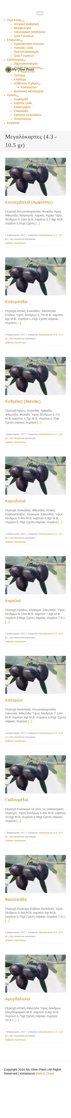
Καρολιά (13, 600)
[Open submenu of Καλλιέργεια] (24, 60)
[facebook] (6, 4)
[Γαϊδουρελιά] (35, 774)
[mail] (23, 4)
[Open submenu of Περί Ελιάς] (22, 21)
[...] (38, 223)
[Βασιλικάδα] (35, 874)
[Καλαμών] (35, 675)
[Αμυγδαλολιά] (35, 974)
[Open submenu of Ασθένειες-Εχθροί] (39, 84)
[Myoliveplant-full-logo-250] (19, 68)
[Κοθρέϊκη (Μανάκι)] (35, 376)
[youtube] (12, 4)
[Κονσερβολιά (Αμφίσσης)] (35, 177)
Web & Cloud (45, 1073)
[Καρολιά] (35, 575)
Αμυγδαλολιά (17, 999)
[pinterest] (17, 4)
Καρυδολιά (15, 501)
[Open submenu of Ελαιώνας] (21, 40)
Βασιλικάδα (16, 899)
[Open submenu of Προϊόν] (18, 96)
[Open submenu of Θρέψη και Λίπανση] (41, 68)
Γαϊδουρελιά (16, 800)
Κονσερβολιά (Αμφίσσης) (29, 202)
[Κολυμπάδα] (35, 276)
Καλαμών (14, 700)
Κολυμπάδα (16, 301)
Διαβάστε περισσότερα (15, 243)
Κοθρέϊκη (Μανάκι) (23, 401)
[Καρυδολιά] (35, 476)
